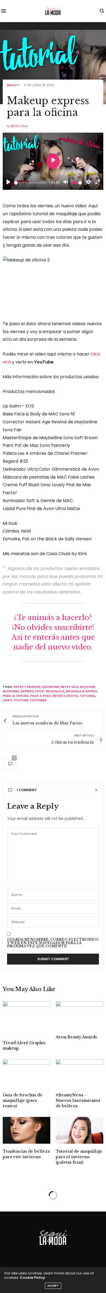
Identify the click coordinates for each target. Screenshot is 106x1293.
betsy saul (70, 687)
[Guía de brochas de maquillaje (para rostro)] (26, 1073)
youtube (21, 700)
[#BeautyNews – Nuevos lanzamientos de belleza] (79, 1073)
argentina (51, 687)
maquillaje (54, 691)
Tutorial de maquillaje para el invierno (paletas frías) (79, 1157)
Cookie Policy (32, 1277)
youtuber (38, 700)
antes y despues (26, 687)
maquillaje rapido (81, 691)
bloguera (11, 691)
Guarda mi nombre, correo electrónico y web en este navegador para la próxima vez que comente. (53, 943)
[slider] (30, 182)
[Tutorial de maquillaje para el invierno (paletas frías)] (79, 1130)
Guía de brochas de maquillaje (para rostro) (22, 1100)
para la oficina (16, 696)
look (39, 691)
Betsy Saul (19, 126)
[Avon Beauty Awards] (79, 1015)
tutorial (87, 696)
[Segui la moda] (53, 10)
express (27, 691)
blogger (87, 687)
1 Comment (27, 790)
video (7, 700)
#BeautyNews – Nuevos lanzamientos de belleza (78, 1100)
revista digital (66, 696)
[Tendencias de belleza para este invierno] (26, 1130)
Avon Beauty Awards (76, 1037)
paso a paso (40, 696)
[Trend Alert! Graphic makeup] (26, 1018)
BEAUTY (13, 85)
